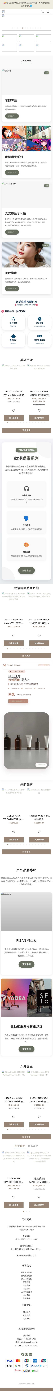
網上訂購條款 (26, 1279)
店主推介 (20, 1146)
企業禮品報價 (26, 1276)
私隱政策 (26, 1315)
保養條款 (26, 1298)
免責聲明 (26, 1319)
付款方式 (26, 1289)
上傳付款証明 (26, 1292)
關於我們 (26, 1312)
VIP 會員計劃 (26, 1272)
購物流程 (26, 1285)
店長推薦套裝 (41, 764)
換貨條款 (26, 1295)
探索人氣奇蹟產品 (17, 701)
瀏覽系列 (26, 964)
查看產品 (11, 116)
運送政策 (26, 1282)
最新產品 (33, 1146)
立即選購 (26, 570)
